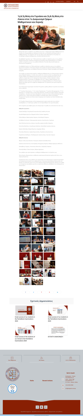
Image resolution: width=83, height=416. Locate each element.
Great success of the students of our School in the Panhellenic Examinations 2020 (25, 339)
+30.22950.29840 (69, 385)
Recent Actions (47, 381)
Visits (32, 381)
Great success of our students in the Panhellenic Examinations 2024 (25, 319)
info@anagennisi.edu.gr (70, 389)
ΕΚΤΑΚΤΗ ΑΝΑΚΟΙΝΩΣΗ (55, 337)
